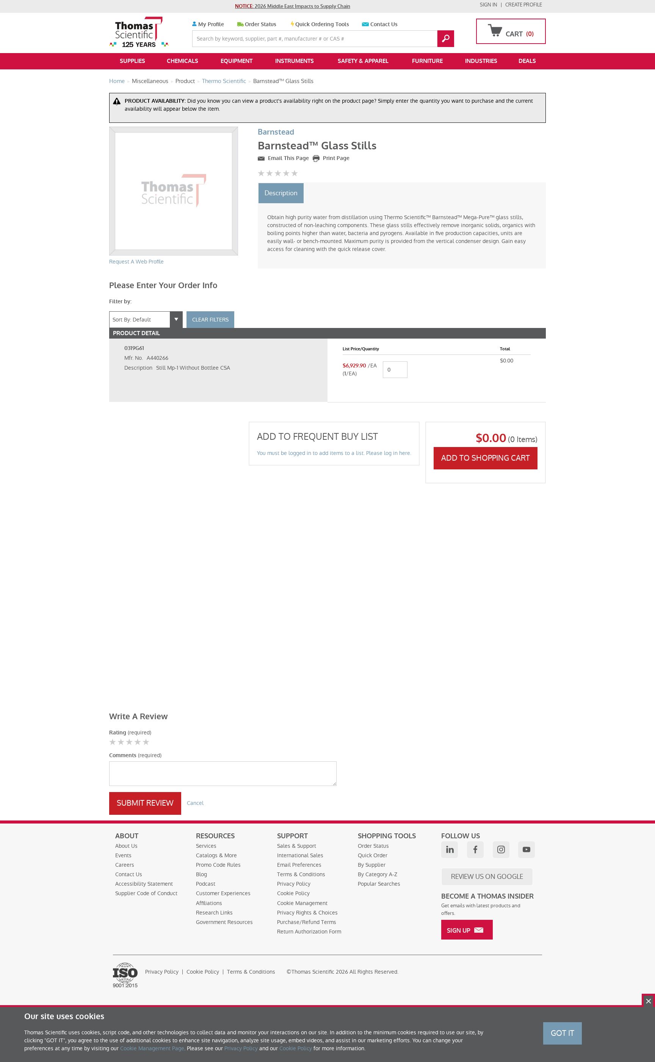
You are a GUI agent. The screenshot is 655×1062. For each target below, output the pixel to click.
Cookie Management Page (152, 1048)
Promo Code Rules (218, 865)
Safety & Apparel (363, 61)
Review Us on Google (487, 876)
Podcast (205, 884)
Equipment (236, 61)
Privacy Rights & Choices (307, 912)
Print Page (335, 158)
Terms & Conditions (301, 874)
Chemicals (182, 61)
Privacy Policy (293, 884)
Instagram (501, 849)
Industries (481, 61)
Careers (124, 865)
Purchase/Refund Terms (306, 922)
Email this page (287, 158)
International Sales (300, 855)
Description (281, 193)
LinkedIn (449, 849)
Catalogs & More (216, 855)
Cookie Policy (293, 893)
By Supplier (371, 865)
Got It (562, 1033)
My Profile (210, 24)
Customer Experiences (223, 893)
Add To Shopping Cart (485, 458)
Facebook (475, 849)
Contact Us (384, 24)
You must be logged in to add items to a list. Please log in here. (334, 453)
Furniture (427, 61)
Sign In (488, 4)
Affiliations (209, 903)
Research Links (214, 912)
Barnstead (276, 132)
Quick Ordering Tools (322, 24)
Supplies (132, 61)
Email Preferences (299, 865)
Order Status (260, 24)
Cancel (195, 803)
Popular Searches (379, 884)
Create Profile (523, 4)
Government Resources (224, 922)
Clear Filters (210, 319)
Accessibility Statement (144, 884)
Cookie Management (302, 903)
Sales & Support (296, 846)
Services (206, 846)
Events (123, 855)
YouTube (526, 849)
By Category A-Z (377, 874)
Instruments (294, 61)
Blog (201, 874)
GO (445, 38)
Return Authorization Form (309, 931)
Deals (527, 61)
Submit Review (145, 803)
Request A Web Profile (136, 261)
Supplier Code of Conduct (146, 893)
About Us (126, 846)
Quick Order (372, 855)
